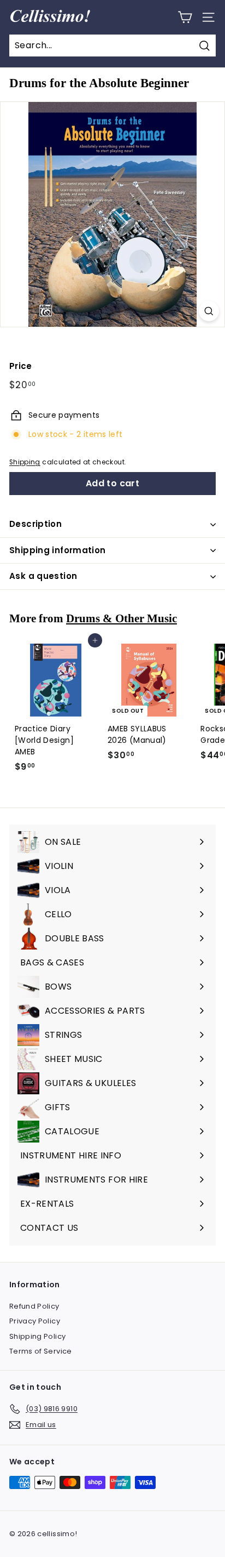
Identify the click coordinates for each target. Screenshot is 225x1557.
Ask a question (43, 576)
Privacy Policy (34, 1321)
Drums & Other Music (121, 618)
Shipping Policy (37, 1336)
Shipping (24, 462)
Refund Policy (34, 1306)
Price (20, 366)
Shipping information (57, 550)
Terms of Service (40, 1351)
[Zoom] (209, 311)
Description (35, 524)
